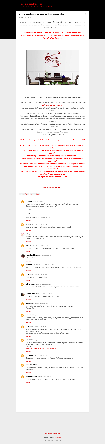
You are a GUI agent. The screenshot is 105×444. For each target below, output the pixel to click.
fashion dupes (31, 376)
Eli (27, 234)
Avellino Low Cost (33, 265)
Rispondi (28, 220)
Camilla (29, 201)
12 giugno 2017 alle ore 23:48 (45, 376)
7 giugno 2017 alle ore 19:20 (44, 284)
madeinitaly (35, 194)
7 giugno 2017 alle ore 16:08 (47, 264)
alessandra (30, 303)
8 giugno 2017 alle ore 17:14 (40, 326)
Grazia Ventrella (32, 365)
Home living (24, 194)
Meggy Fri (30, 245)
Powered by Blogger (52, 433)
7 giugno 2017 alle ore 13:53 (44, 255)
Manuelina (30, 315)
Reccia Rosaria (32, 294)
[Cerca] (88, 4)
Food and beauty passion (31, 4)
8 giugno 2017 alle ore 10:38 (41, 303)
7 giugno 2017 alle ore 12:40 (40, 224)
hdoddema (58, 437)
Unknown (29, 224)
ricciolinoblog (31, 255)
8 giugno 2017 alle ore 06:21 (45, 293)
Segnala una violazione (52, 440)
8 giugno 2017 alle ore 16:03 (41, 315)
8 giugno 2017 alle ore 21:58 (40, 355)
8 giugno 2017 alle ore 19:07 (40, 340)
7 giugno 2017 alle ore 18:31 (40, 274)
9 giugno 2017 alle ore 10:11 (45, 365)
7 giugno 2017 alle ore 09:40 (39, 201)
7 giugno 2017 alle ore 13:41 (41, 245)
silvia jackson (31, 284)
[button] (85, 14)
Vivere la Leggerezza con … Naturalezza (41, 348)
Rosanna (29, 355)
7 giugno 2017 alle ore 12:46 (35, 234)
